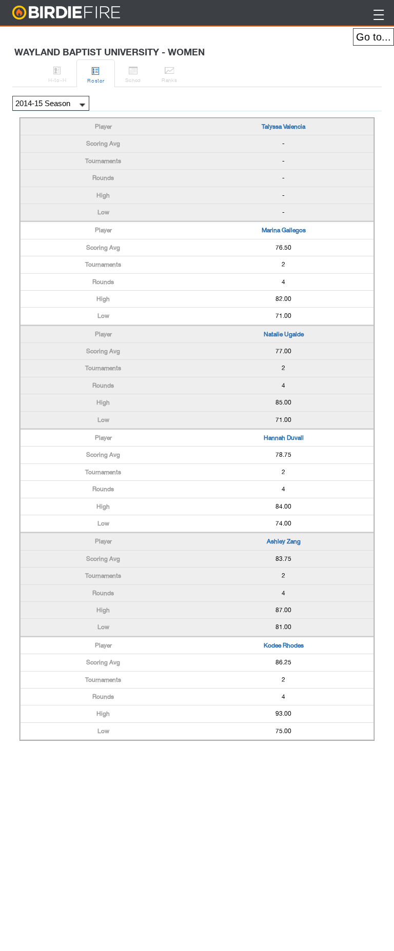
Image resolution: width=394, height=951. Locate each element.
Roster (95, 75)
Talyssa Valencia (283, 126)
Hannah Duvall (284, 437)
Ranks (170, 74)
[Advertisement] (101, 769)
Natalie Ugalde (284, 334)
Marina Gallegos (284, 230)
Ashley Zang (284, 541)
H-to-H (57, 74)
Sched (133, 74)
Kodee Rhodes (284, 645)
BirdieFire (87, 13)
